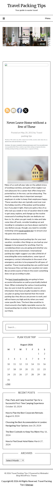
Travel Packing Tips (26, 5)
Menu (47, 18)
